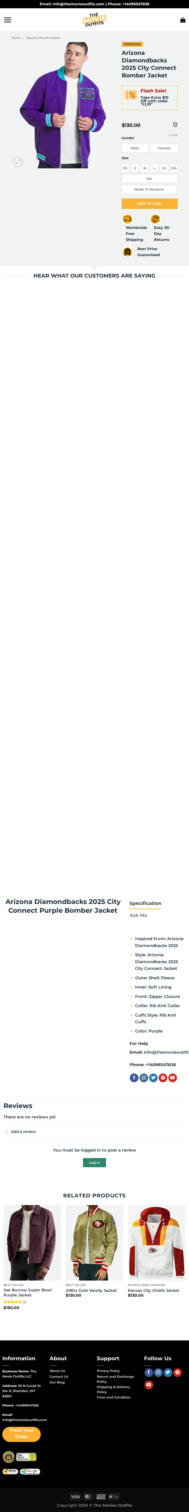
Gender (128, 138)
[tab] (145, 903)
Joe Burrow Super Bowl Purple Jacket (27, 1292)
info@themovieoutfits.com (24, 1420)
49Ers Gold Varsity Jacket (91, 1290)
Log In (94, 1162)
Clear (173, 135)
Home (16, 38)
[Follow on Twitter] (153, 1077)
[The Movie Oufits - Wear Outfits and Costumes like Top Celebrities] (94, 19)
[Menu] (7, 19)
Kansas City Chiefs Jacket (153, 1290)
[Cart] (183, 19)
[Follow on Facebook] (134, 1077)
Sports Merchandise (43, 38)
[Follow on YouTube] (172, 1077)
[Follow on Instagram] (143, 1077)
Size (125, 158)
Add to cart (149, 204)
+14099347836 (161, 1064)
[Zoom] (18, 162)
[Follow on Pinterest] (163, 1077)
